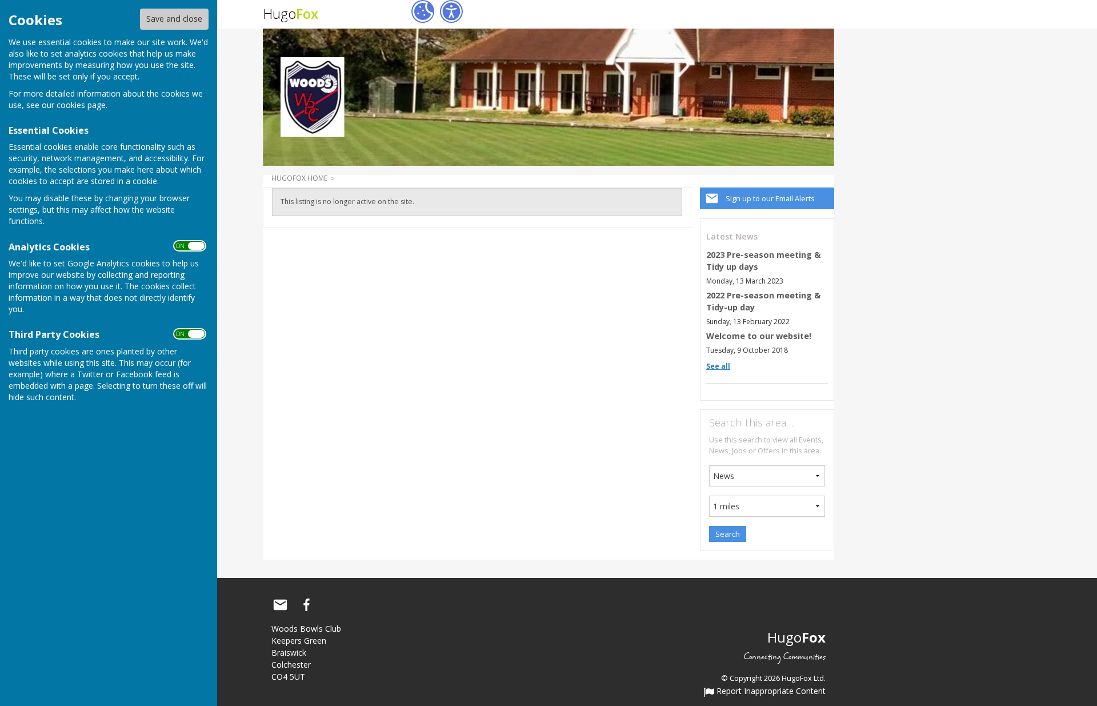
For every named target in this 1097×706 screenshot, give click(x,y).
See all (718, 366)
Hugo (290, 13)
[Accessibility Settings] (451, 11)
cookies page (81, 104)
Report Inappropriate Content (770, 691)
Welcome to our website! (758, 335)
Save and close (174, 18)
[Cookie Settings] (422, 11)
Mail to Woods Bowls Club (280, 604)
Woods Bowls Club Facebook (306, 604)
